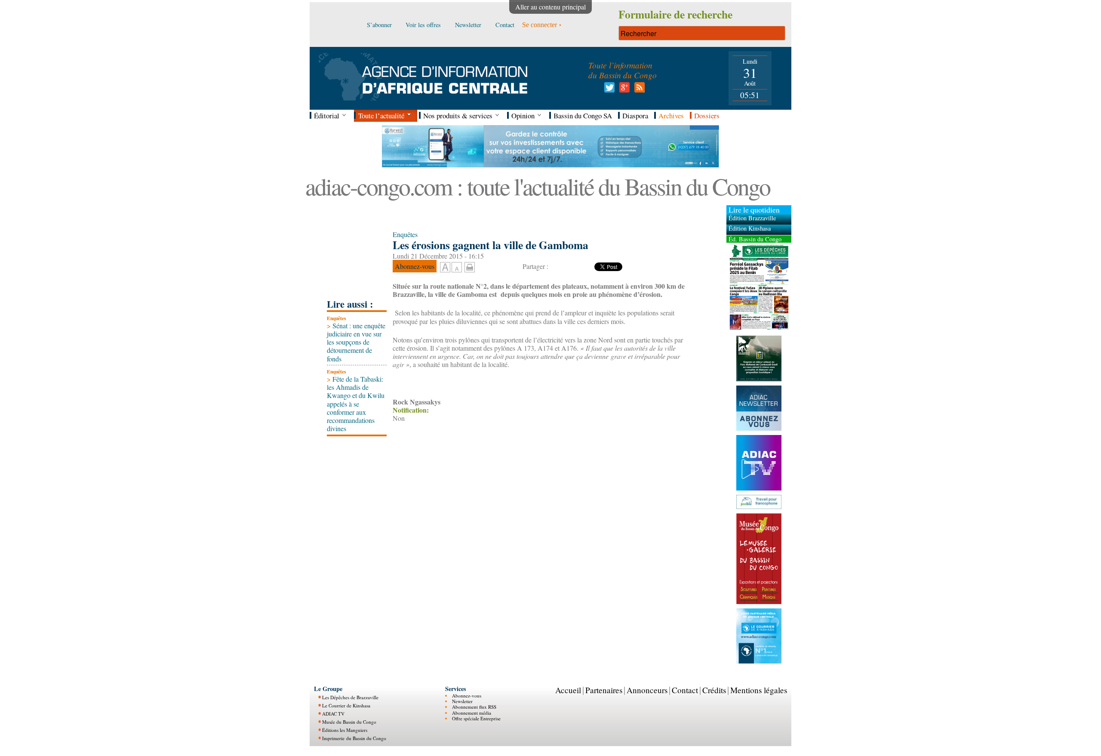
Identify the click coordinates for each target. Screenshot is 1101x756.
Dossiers (707, 115)
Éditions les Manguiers (344, 730)
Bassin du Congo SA (583, 115)
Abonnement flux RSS (474, 707)
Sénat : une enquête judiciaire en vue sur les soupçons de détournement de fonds (356, 342)
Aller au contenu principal (550, 6)
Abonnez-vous (466, 695)
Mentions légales (758, 690)
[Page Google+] (623, 90)
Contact (685, 690)
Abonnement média (471, 713)
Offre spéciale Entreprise (476, 718)
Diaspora (635, 115)
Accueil (568, 690)
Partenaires (603, 690)
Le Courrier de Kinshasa (346, 705)
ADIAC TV (333, 713)
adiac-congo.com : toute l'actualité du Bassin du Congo (537, 186)
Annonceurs (647, 690)
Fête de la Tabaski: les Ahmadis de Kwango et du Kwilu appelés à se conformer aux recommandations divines (355, 403)
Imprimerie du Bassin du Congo (354, 738)
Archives (671, 115)
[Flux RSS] (638, 90)
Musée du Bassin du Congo (349, 722)
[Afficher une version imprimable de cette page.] (469, 265)
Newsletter (462, 701)
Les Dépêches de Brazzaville (350, 697)
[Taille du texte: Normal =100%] (457, 267)
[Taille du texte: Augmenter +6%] (445, 267)
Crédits (714, 690)
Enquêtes (336, 318)
